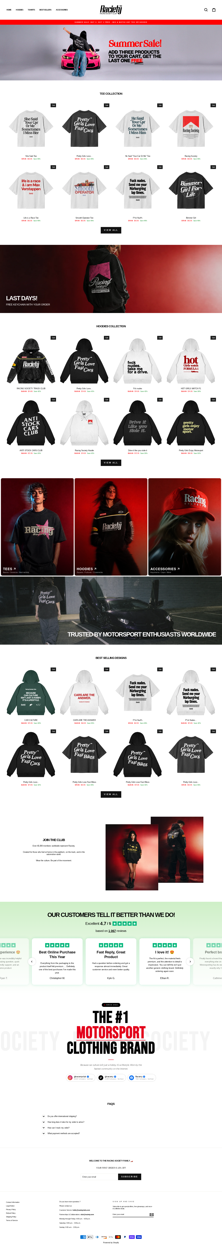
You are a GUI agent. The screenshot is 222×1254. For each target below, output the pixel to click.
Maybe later (86, 646)
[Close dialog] (157, 596)
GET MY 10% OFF (86, 638)
